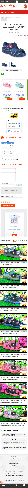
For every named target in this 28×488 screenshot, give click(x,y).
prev (2, 226)
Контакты (14, 460)
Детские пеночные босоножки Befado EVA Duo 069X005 (7, 94)
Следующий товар (22, 35)
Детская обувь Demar (14, 473)
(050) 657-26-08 (13, 126)
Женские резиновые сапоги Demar (14, 477)
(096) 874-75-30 (13, 124)
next (26, 226)
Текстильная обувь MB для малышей (14, 480)
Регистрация (25, 1)
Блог (14, 458)
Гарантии (14, 465)
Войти (21, 1)
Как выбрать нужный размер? (11, 159)
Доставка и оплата (14, 463)
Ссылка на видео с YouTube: (8, 196)
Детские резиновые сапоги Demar (14, 475)
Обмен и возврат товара (14, 468)
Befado (3, 19)
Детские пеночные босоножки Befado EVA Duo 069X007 (20, 94)
